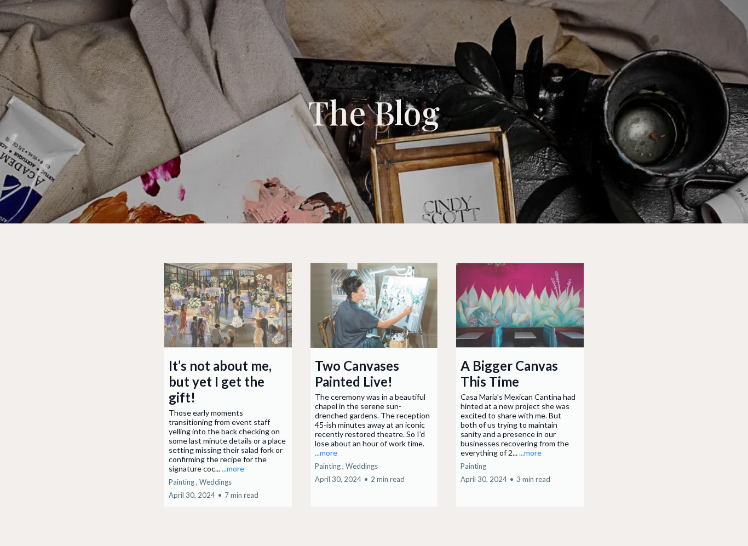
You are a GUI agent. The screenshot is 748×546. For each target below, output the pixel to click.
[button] (228, 385)
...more (233, 468)
